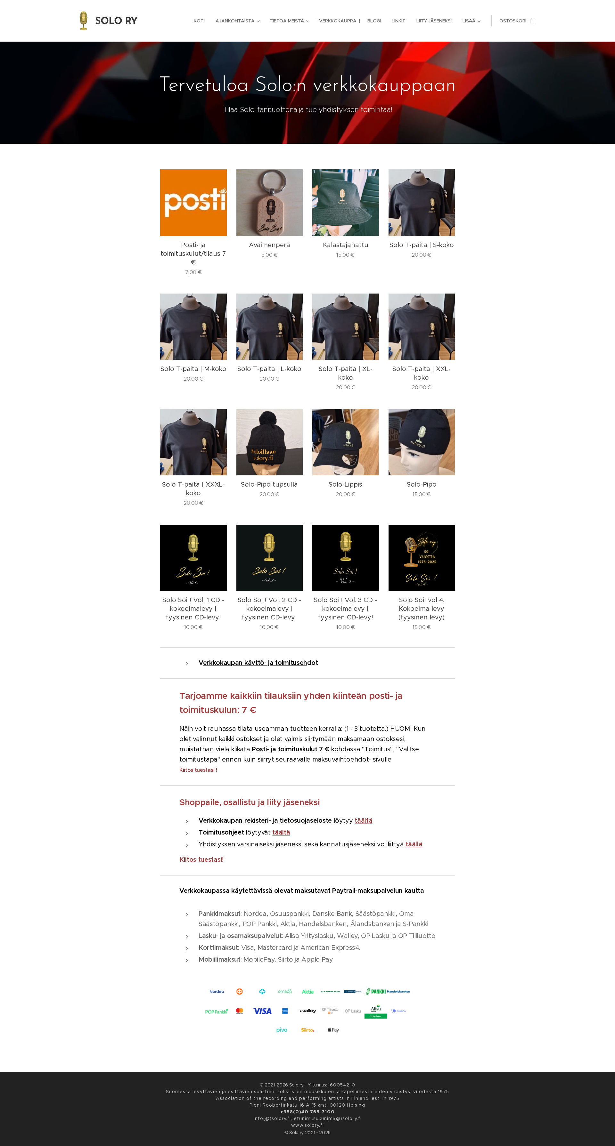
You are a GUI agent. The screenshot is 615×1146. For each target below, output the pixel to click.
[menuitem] (199, 21)
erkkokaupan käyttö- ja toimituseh (255, 663)
